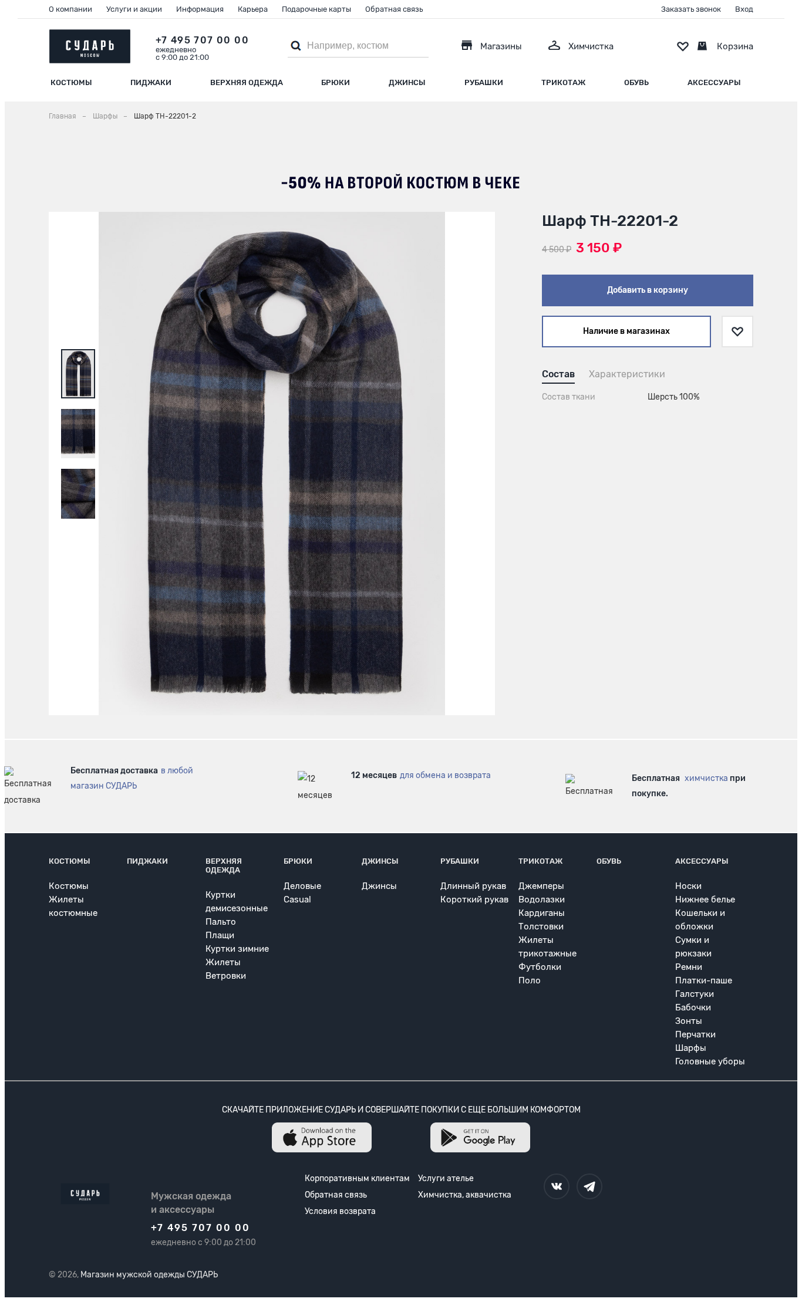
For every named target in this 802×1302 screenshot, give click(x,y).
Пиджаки (150, 82)
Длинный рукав (473, 886)
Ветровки (225, 975)
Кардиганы (541, 913)
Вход (744, 9)
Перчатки (695, 1034)
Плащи (219, 935)
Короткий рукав (474, 899)
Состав (558, 374)
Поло (529, 980)
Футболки (539, 967)
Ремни (688, 967)
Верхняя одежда (246, 82)
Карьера (253, 9)
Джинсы (407, 82)
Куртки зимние (237, 948)
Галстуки (694, 994)
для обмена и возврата (445, 775)
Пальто (220, 922)
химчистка (706, 778)
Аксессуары (714, 82)
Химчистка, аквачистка (464, 1195)
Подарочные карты (316, 9)
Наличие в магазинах (626, 331)
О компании (70, 9)
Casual (297, 899)
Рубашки (483, 82)
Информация (200, 9)
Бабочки (693, 1007)
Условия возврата (340, 1211)
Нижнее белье (705, 899)
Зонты (688, 1021)
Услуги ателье (446, 1178)
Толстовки (541, 926)
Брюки (335, 82)
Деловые (302, 886)
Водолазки (541, 899)
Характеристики (627, 374)
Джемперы (541, 886)
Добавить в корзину (647, 290)
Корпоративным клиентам (357, 1178)
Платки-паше (703, 980)
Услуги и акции (134, 9)
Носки (688, 886)
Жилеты (223, 962)
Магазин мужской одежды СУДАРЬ (149, 1275)
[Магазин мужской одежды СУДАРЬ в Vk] (557, 1186)
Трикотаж (563, 82)
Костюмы (71, 82)
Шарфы (690, 1048)
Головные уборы (710, 1061)
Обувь (636, 82)
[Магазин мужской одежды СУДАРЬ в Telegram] (589, 1186)
